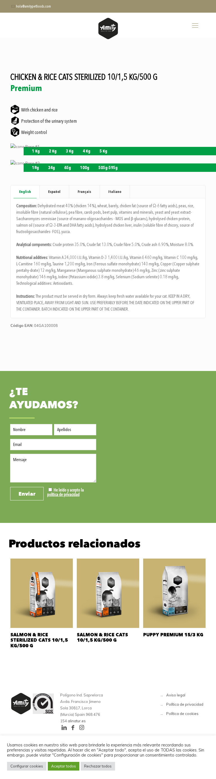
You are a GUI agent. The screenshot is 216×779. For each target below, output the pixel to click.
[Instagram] (82, 727)
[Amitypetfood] (108, 28)
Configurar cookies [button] (26, 766)
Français (84, 191)
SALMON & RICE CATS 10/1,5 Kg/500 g (102, 637)
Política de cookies (182, 713)
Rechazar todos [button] (98, 766)
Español (54, 191)
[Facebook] (73, 727)
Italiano (114, 191)
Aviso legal (175, 695)
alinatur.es (77, 721)
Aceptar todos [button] (63, 766)
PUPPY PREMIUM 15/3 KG (173, 634)
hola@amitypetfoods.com (33, 6)
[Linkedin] (64, 727)
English (25, 191)
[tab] (25, 191)
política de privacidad (63, 494)
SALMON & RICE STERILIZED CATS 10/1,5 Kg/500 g (39, 640)
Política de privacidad (184, 704)
